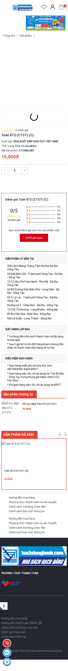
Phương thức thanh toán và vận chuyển (33, 502)
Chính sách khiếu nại (13, 636)
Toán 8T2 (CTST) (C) (16, 470)
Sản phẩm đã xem (18, 435)
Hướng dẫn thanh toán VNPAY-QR (21, 623)
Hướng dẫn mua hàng (22, 497)
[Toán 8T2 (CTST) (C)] (34, 74)
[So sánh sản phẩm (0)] (52, 8)
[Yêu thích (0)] (44, 8)
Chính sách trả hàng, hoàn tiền (27, 506)
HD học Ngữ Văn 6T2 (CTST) (39, 403)
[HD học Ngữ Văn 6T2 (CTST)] (10, 409)
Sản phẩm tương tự (18, 394)
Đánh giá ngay (34, 237)
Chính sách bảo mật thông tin (27, 511)
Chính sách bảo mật (13, 632)
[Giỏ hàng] (61, 8)
